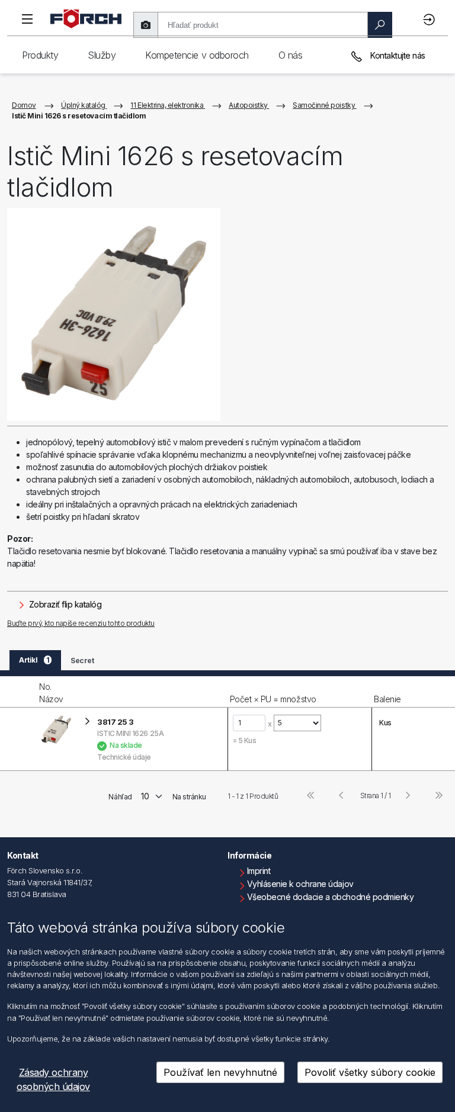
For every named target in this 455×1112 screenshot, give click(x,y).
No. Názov (51, 693)
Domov (24, 105)
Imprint (259, 871)
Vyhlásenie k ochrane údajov (300, 884)
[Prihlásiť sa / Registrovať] (430, 19)
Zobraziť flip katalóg (64, 604)
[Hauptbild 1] (113, 314)
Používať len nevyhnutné (220, 1072)
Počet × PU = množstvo (273, 699)
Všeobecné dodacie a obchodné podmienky (330, 897)
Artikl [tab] (34, 659)
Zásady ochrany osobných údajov (53, 1079)
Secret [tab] (82, 660)
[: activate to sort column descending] (18, 692)
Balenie (387, 699)
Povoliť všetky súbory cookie (370, 1072)
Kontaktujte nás (397, 55)
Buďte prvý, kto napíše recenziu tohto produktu (81, 623)
